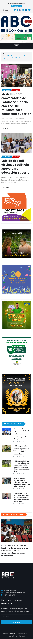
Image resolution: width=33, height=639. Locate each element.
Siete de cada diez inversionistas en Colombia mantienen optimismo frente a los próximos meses (21, 482)
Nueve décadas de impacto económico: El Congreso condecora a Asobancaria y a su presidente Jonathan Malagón (21, 434)
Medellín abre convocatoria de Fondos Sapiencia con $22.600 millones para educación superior (16, 58)
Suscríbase (16, 619)
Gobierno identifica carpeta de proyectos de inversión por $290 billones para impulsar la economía (21, 497)
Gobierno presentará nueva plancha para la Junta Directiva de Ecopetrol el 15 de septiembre (21, 450)
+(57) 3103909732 (9, 593)
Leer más (6, 128)
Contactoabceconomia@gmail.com (14, 590)
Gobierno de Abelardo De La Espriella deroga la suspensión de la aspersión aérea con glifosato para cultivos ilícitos (21, 466)
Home (5, 54)
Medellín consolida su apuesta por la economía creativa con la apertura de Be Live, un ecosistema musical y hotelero (17, 549)
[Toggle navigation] (16, 46)
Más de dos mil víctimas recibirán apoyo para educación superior (16, 167)
